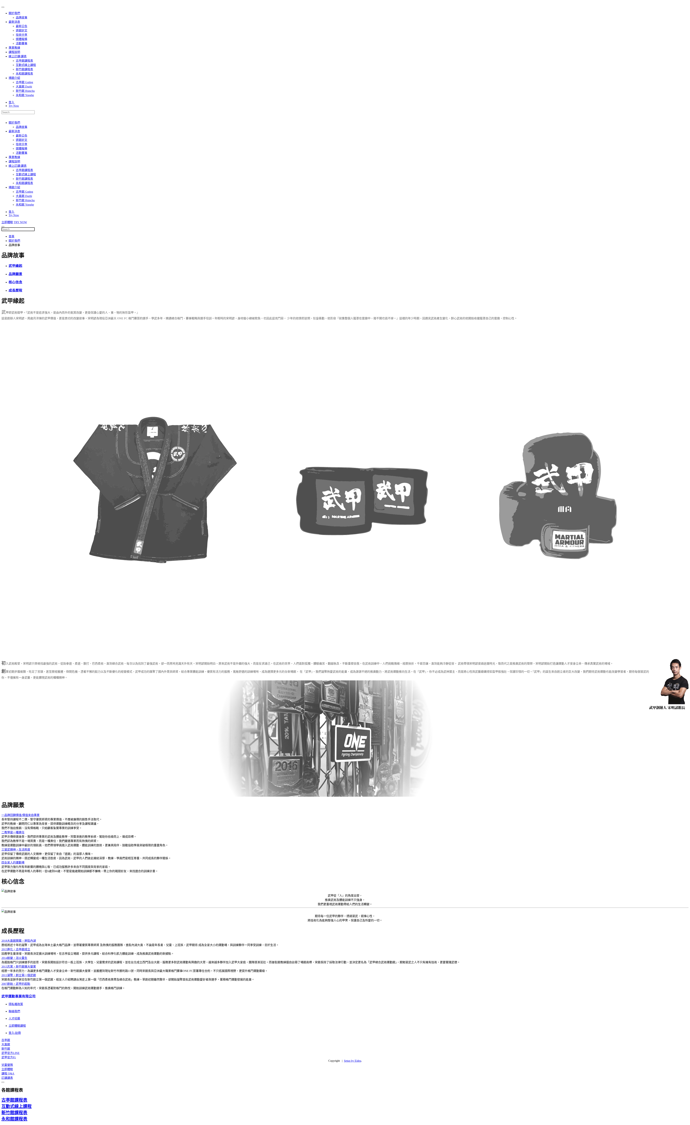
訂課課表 (7, 1077)
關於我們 (14, 13)
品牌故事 (21, 17)
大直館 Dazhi (24, 86)
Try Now (14, 105)
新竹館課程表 (24, 69)
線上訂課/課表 (18, 56)
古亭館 (5, 1040)
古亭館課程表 (24, 60)
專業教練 (14, 47)
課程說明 (14, 52)
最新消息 (14, 21)
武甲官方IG (8, 1057)
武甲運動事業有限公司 (18, 996)
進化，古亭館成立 (15, 949)
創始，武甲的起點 (15, 983)
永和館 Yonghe (25, 95)
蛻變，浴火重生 (14, 957)
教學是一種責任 (12, 832)
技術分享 (21, 34)
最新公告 (21, 26)
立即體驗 (7, 222)
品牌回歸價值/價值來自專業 (20, 815)
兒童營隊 (7, 1064)
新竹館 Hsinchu (25, 90)
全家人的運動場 (12, 862)
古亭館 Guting (24, 82)
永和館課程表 (24, 73)
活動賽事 (21, 43)
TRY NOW (20, 222)
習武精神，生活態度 (15, 849)
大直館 (5, 1044)
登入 (11, 102)
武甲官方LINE (10, 1053)
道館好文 (21, 30)
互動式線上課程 (26, 64)
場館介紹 (14, 77)
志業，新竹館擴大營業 (18, 966)
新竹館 (5, 1048)
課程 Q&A (7, 1073)
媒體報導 (21, 39)
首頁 (11, 236)
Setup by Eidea (352, 1060)
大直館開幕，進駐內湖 (18, 940)
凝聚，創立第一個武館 (18, 975)
